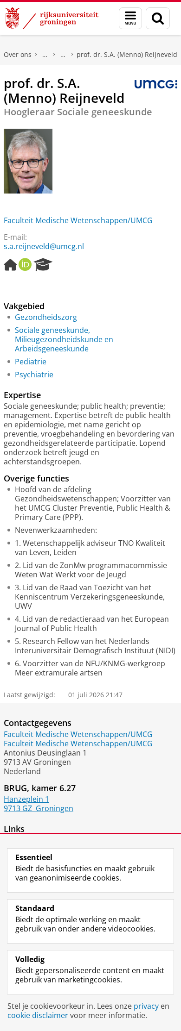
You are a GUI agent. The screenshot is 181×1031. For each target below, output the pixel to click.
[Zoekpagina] (158, 18)
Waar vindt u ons (63, 54)
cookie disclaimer (37, 1015)
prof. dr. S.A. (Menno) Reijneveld (127, 54)
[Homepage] (10, 264)
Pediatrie (30, 361)
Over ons (18, 54)
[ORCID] (25, 264)
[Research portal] (43, 264)
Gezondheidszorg (46, 317)
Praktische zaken (45, 54)
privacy (146, 1006)
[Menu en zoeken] (130, 18)
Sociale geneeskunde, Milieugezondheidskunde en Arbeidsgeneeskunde (64, 339)
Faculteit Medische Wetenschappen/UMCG (78, 220)
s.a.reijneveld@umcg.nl (44, 246)
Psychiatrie (34, 374)
